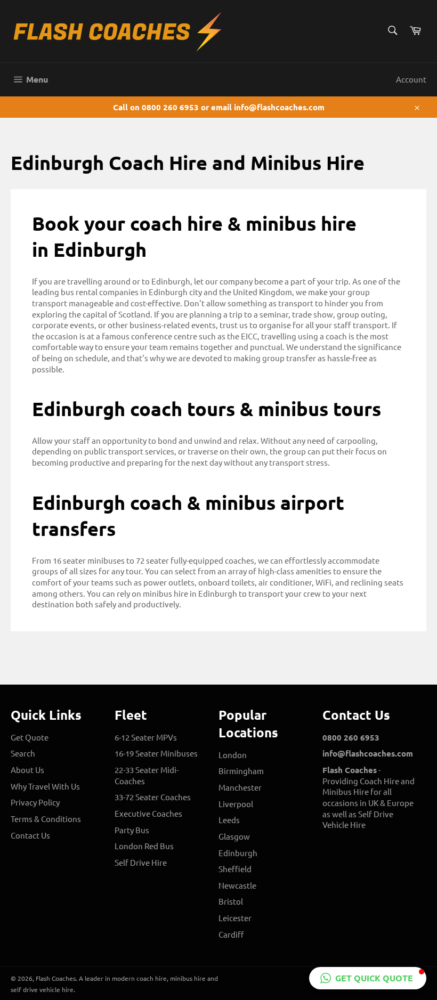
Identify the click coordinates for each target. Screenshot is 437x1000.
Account (411, 79)
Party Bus (132, 830)
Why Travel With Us (45, 786)
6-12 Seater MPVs (146, 737)
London (232, 755)
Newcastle (237, 885)
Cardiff (231, 934)
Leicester (235, 918)
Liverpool (235, 804)
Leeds (229, 820)
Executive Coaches (148, 813)
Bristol (230, 901)
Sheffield (235, 869)
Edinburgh (237, 853)
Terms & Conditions (46, 819)
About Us (27, 770)
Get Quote (29, 737)
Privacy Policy (35, 802)
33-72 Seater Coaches (153, 797)
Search (23, 753)
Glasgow (234, 836)
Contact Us (30, 835)
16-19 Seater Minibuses (156, 753)
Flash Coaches (56, 978)
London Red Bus (144, 846)
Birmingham (241, 771)
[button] (367, 978)
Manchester (240, 787)
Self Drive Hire (141, 862)
